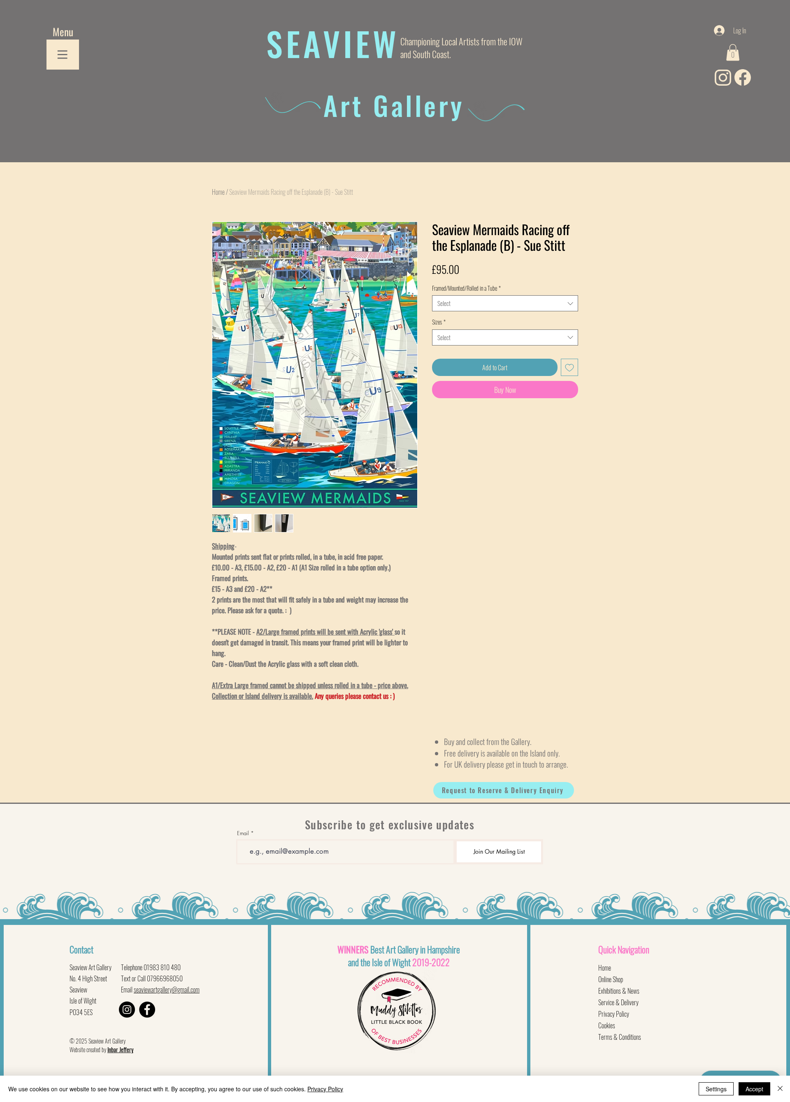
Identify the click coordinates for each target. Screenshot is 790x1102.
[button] (63, 31)
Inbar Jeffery (120, 1049)
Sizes (439, 322)
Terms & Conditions (619, 1037)
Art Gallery (394, 105)
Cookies (606, 1025)
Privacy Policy (613, 1014)
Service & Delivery (618, 1002)
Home (218, 192)
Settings (716, 1089)
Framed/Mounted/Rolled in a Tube (466, 288)
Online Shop (610, 979)
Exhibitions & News (618, 991)
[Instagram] (127, 1010)
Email (243, 833)
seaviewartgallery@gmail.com (167, 990)
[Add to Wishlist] (569, 367)
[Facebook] (147, 1010)
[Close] (780, 1088)
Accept (754, 1089)
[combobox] (505, 303)
